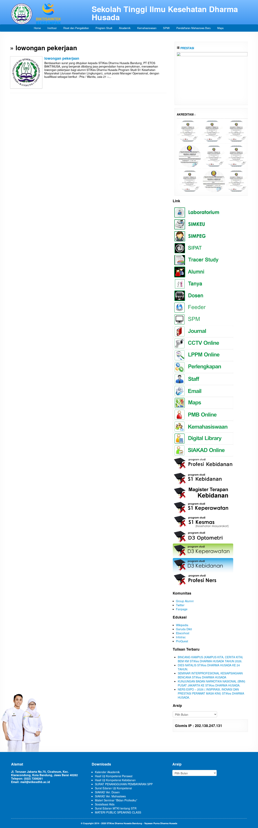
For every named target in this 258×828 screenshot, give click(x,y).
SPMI (166, 28)
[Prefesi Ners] (236, 131)
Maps (220, 28)
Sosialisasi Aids (104, 804)
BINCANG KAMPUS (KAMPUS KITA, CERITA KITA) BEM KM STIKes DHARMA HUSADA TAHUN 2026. (210, 659)
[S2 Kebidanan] (236, 181)
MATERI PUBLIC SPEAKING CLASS (118, 812)
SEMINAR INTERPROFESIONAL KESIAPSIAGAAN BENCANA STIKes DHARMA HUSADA (210, 675)
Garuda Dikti (184, 629)
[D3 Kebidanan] (236, 156)
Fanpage (181, 609)
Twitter (180, 605)
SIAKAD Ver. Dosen (107, 792)
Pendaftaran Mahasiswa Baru (193, 28)
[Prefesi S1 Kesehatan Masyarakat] (190, 156)
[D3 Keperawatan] (214, 156)
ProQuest (182, 641)
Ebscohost (182, 633)
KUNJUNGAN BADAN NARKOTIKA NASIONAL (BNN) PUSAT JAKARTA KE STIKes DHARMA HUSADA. (211, 683)
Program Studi (104, 28)
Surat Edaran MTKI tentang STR (115, 808)
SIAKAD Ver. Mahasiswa (110, 796)
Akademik (125, 28)
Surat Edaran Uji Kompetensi (113, 788)
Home (37, 28)
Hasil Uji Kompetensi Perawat (113, 776)
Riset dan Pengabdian (76, 28)
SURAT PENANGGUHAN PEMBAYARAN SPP (124, 784)
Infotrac (181, 637)
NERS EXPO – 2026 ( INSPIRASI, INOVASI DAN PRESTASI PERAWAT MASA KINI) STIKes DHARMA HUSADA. (211, 693)
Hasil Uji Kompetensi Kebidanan (115, 780)
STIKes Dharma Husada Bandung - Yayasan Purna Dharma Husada (142, 823)
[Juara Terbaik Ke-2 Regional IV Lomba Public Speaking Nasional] (212, 76)
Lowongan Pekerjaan (61, 58)
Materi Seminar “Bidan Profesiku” (116, 800)
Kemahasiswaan (146, 28)
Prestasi (187, 48)
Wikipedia (182, 625)
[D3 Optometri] (214, 181)
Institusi (52, 28)
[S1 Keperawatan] (190, 181)
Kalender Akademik (107, 772)
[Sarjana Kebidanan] (188, 131)
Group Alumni (185, 601)
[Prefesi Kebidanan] (212, 131)
